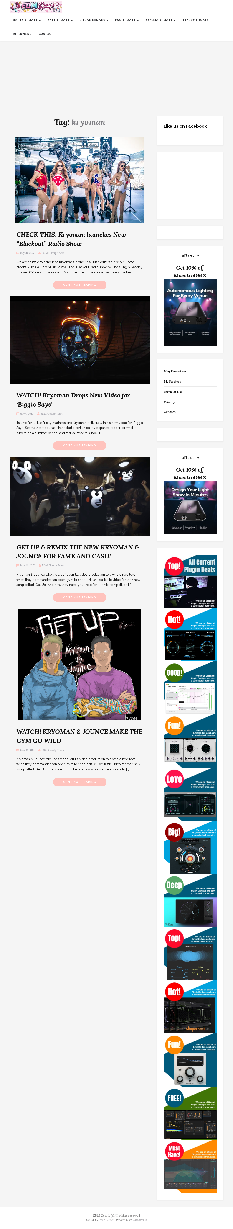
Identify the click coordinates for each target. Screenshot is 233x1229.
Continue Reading (79, 284)
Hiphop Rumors (93, 20)
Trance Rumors (195, 20)
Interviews (22, 34)
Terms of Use (173, 392)
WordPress (139, 1220)
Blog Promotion (175, 371)
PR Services (172, 381)
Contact (46, 34)
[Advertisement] (116, 75)
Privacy (169, 402)
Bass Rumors (59, 20)
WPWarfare (107, 1220)
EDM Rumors (126, 20)
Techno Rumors (159, 20)
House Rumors (25, 20)
